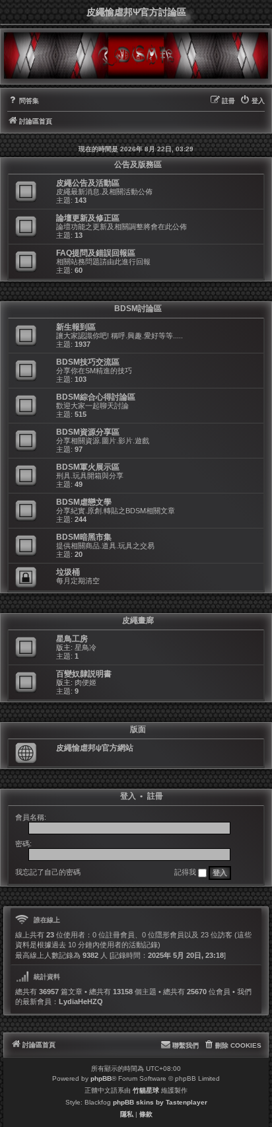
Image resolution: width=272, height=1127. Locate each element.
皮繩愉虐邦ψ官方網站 (94, 747)
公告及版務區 (138, 164)
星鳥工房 (72, 638)
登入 (128, 796)
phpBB (101, 1078)
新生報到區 (76, 327)
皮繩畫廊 (138, 620)
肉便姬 (85, 682)
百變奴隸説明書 (84, 673)
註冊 (155, 796)
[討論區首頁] (136, 55)
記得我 (186, 872)
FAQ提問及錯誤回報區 (95, 253)
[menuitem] (23, 101)
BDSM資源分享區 (87, 432)
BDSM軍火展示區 (87, 467)
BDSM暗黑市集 (84, 537)
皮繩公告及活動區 (87, 183)
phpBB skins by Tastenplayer (160, 1102)
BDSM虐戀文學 (84, 502)
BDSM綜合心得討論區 (95, 397)
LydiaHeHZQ (81, 1001)
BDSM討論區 (138, 308)
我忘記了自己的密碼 (48, 872)
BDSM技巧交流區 (87, 362)
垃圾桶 (68, 572)
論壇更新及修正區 (87, 218)
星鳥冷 (85, 647)
